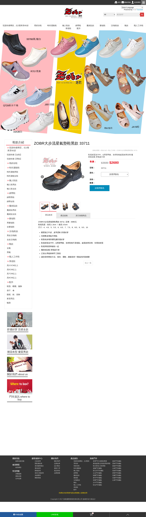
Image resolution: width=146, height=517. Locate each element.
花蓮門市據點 (116, 478)
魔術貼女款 (11, 214)
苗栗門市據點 (97, 480)
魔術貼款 (90, 25)
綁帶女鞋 (10, 201)
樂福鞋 (102, 25)
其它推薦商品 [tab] (81, 216)
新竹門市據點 (97, 478)
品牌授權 (57, 473)
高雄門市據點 (116, 470)
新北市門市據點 (98, 470)
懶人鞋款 (66, 25)
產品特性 (57, 470)
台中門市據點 (97, 482)
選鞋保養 (18, 476)
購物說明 (38, 470)
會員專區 (16, 465)
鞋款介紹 (104, 150)
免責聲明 (38, 475)
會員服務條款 (39, 466)
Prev (42, 176)
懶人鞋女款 (11, 189)
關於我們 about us (17, 374)
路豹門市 (93, 458)
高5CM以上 (12, 270)
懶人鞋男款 (11, 185)
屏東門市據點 (116, 473)
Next (82, 176)
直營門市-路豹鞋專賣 (100, 461)
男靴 (9, 252)
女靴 (9, 248)
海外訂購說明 (39, 473)
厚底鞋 (68, 28)
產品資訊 (74, 458)
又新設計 (92, 499)
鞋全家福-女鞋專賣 (99, 466)
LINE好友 (54, 515)
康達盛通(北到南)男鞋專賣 (101, 463)
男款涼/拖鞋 (12, 235)
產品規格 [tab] (64, 216)
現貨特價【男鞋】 (14, 159)
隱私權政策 (38, 463)
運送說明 (38, 468)
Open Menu (143, 2)
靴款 (126, 25)
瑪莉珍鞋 (38, 25)
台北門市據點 (97, 473)
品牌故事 (57, 463)
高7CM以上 (12, 274)
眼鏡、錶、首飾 (13, 294)
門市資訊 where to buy (19, 398)
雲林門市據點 (116, 463)
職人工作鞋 (138, 25)
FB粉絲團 (19, 515)
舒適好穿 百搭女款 (17, 329)
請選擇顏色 (99, 188)
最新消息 (16, 458)
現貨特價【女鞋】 (14, 155)
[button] (11, 82)
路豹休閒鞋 (96, 150)
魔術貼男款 (11, 210)
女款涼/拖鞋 (12, 240)
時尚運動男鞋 (12, 172)
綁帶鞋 (78, 25)
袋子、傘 (10, 290)
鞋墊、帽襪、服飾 (14, 286)
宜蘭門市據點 (116, 475)
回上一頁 (88, 263)
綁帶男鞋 (10, 197)
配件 (79, 28)
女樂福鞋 (10, 227)
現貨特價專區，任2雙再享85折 (16, 25)
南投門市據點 (116, 461)
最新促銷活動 (19, 461)
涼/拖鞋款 (115, 25)
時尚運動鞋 (52, 25)
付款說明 (38, 461)
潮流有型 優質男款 (17, 351)
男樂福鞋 (10, 223)
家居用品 (10, 299)
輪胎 (9, 303)
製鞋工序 (57, 468)
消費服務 (18, 474)
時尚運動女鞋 (12, 176)
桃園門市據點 (97, 475)
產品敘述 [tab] (48, 215)
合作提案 (18, 478)
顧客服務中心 (37, 458)
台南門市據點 (116, 468)
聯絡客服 (38, 478)
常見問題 (16, 471)
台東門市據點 (116, 480)
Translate (139, 10)
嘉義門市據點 (116, 466)
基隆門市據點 (97, 468)
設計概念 (57, 466)
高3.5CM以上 (12, 265)
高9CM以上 (12, 278)
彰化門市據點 (97, 485)
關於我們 (54, 458)
